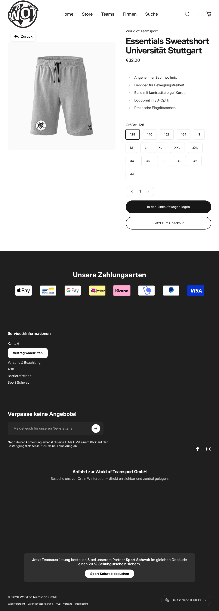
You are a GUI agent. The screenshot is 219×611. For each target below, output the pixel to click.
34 (132, 161)
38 (164, 161)
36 (148, 161)
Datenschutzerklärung (40, 603)
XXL (177, 147)
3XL (195, 147)
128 (132, 134)
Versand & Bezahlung (24, 363)
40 (179, 161)
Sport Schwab (18, 382)
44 (132, 174)
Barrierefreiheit (19, 376)
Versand (68, 603)
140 (149, 134)
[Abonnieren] (96, 428)
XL (160, 147)
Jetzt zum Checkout (169, 223)
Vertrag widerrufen (28, 353)
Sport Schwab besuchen (109, 574)
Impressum (81, 603)
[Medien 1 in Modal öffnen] (61, 96)
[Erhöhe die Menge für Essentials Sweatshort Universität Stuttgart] (149, 191)
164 (183, 134)
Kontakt (13, 344)
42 (195, 161)
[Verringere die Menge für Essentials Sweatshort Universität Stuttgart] (131, 191)
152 (166, 134)
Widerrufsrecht (16, 603)
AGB (11, 369)
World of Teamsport (142, 31)
